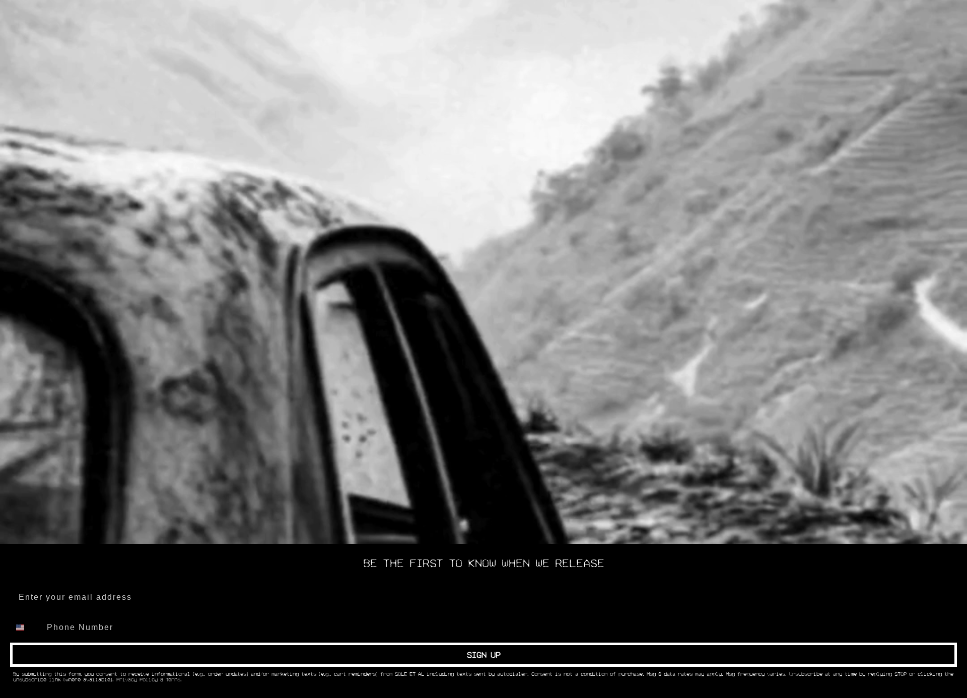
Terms (173, 679)
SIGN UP (484, 655)
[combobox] (26, 627)
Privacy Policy (137, 679)
